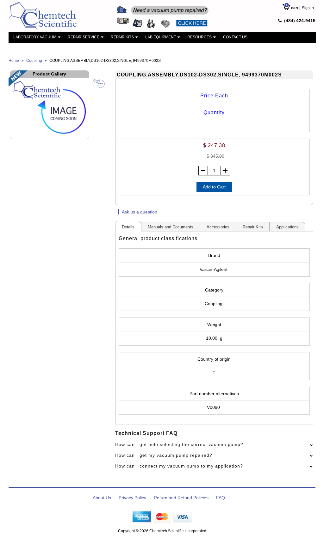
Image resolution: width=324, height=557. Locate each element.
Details (128, 227)
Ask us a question (139, 211)
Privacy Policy (132, 497)
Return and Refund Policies (181, 497)
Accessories (218, 227)
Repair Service (83, 37)
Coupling (34, 60)
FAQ (220, 497)
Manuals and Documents (170, 227)
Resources (199, 37)
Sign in (308, 8)
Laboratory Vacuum (34, 37)
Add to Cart (214, 186)
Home (14, 60)
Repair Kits (122, 37)
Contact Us (235, 37)
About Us (102, 497)
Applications (287, 227)
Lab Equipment (160, 37)
